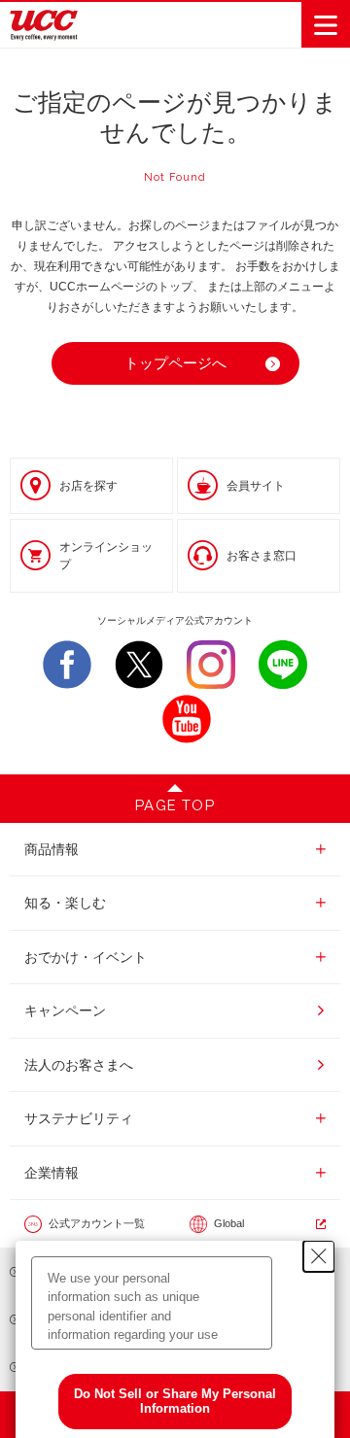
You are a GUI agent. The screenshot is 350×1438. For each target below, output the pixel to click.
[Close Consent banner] (318, 1256)
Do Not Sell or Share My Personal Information (175, 1402)
